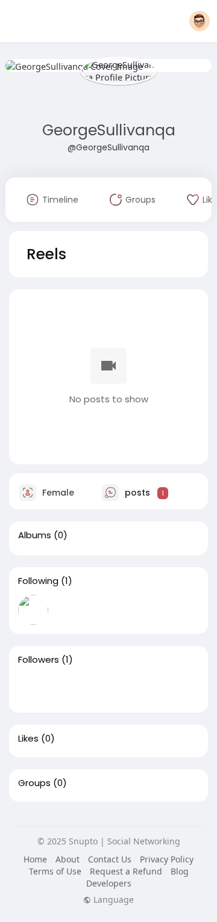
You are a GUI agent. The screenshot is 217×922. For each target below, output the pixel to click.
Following (38, 581)
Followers (38, 660)
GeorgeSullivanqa (108, 130)
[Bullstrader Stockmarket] (33, 610)
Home (35, 859)
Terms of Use (55, 871)
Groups (34, 783)
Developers (108, 883)
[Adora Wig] (33, 689)
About (67, 859)
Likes (28, 738)
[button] (199, 21)
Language (112, 900)
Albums (34, 535)
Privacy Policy (166, 859)
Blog (180, 871)
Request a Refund (126, 871)
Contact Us (109, 859)
